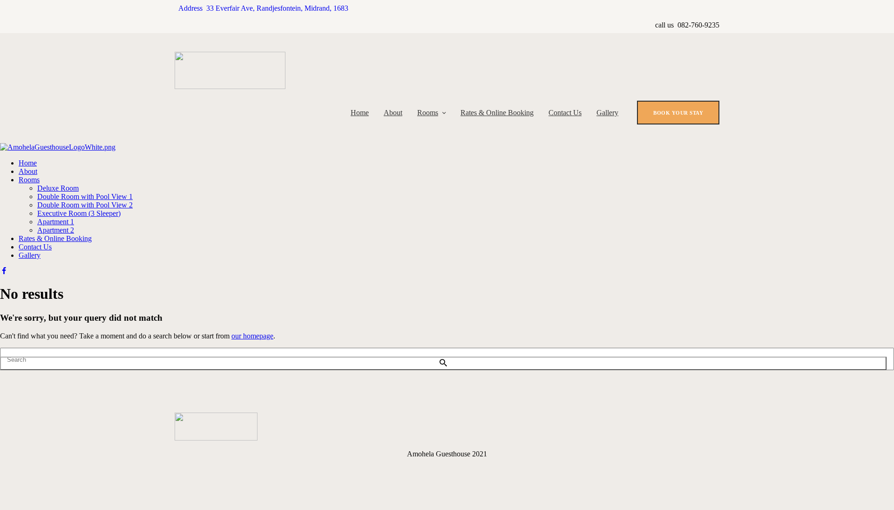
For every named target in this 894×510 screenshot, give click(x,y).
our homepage (252, 336)
